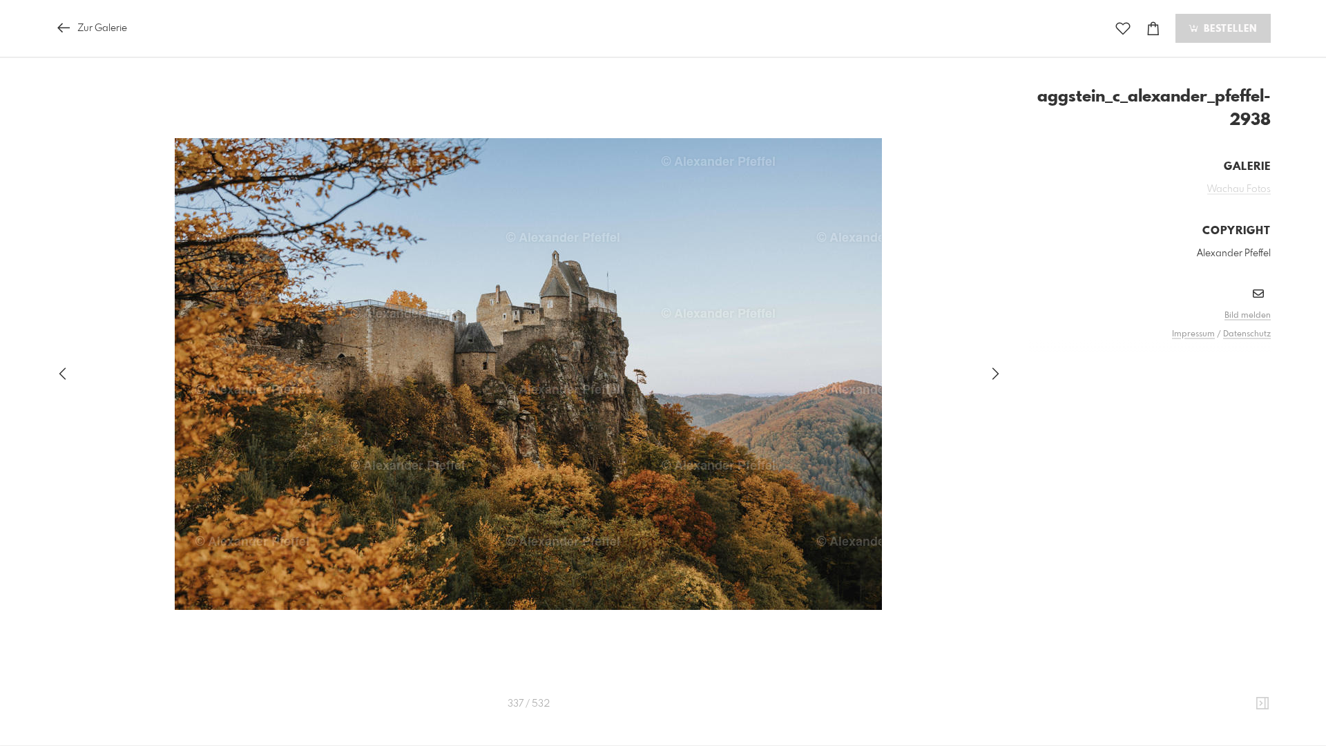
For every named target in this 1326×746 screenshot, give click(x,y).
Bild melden (1247, 316)
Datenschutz (1247, 334)
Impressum (1193, 334)
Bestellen (1228, 29)
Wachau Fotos (1239, 189)
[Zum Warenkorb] (1153, 28)
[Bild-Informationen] (1262, 704)
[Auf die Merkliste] (1123, 28)
